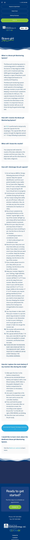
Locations (15, 537)
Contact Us (15, 535)
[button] (24, 28)
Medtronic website (14, 448)
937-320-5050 (17, 517)
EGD (7, 126)
